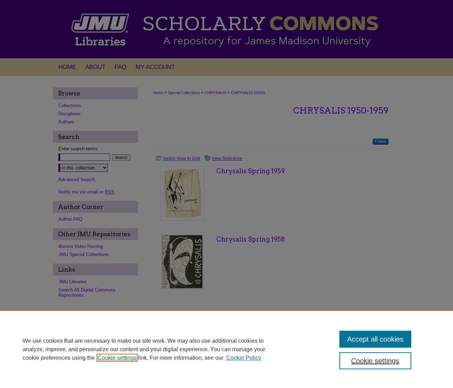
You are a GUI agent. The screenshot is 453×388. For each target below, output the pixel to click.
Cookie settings (117, 358)
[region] (226, 349)
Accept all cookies (375, 339)
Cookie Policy (243, 358)
